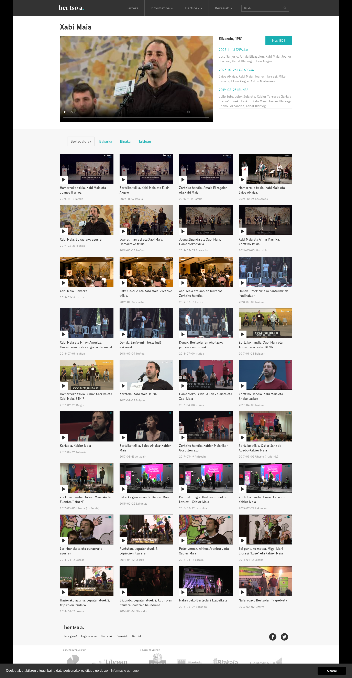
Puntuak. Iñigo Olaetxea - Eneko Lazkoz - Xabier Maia (202, 499)
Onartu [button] (332, 670)
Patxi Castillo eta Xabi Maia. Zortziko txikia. (146, 293)
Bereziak (122, 636)
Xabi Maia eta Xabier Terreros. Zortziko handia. (201, 293)
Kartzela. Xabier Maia (75, 446)
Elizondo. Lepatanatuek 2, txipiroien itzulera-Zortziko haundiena (146, 602)
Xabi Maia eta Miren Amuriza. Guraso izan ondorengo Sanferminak (86, 345)
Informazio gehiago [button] (125, 670)
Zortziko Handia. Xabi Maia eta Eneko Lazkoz (261, 396)
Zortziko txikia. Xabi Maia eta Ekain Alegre (144, 190)
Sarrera (132, 8)
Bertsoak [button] (192, 8)
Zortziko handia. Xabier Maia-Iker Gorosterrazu (203, 448)
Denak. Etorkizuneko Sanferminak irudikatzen (263, 293)
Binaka (125, 141)
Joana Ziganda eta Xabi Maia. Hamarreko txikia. (200, 242)
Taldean (145, 141)
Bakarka (105, 141)
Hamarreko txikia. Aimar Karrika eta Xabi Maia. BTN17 (86, 396)
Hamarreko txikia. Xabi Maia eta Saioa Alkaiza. (262, 190)
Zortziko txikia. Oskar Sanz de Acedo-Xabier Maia (260, 448)
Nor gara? (70, 636)
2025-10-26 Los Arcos (236, 70)
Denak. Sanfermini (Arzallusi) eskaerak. (140, 345)
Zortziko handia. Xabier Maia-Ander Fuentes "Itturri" (86, 499)
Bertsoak (106, 636)
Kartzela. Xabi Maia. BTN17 (139, 394)
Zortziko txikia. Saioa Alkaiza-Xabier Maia (145, 448)
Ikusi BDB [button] (279, 41)
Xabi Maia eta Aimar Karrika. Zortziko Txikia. (259, 242)
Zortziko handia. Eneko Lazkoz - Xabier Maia (262, 499)
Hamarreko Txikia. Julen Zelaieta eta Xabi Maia (205, 396)
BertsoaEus (77, 7)
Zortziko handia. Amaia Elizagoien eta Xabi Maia (203, 190)
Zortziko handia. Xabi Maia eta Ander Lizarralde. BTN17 (261, 345)
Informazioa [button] (161, 8)
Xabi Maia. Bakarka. (74, 291)
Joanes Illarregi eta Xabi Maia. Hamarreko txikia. (141, 242)
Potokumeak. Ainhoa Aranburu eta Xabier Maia (204, 551)
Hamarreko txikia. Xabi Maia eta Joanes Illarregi (83, 190)
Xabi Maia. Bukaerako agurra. (81, 239)
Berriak (137, 636)
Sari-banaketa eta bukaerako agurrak (81, 551)
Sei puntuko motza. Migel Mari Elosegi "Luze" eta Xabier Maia (261, 551)
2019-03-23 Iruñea (233, 90)
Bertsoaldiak (80, 141)
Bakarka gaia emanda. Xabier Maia (144, 497)
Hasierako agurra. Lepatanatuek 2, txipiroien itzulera (85, 602)
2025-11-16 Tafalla (233, 50)
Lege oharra (89, 636)
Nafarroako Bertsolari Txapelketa (203, 600)
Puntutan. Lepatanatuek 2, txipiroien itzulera (139, 551)
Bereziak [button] (222, 8)
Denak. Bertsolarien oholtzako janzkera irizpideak (201, 345)
